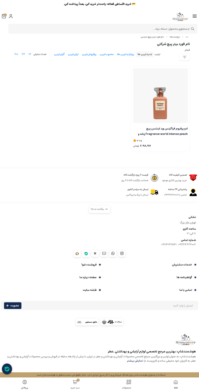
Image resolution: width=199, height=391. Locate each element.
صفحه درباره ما (88, 277)
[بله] (86, 253)
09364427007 (187, 244)
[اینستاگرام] (122, 253)
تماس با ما (185, 290)
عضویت (14, 305)
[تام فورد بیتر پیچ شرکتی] (99, 341)
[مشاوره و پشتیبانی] (7, 369)
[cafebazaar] (112, 322)
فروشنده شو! (89, 265)
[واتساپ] (113, 253)
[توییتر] (95, 253)
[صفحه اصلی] (187, 37)
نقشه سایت (90, 290)
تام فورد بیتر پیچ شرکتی (152, 37)
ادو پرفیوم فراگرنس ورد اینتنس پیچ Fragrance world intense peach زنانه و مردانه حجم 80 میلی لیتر (163, 131)
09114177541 (168, 244)
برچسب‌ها (175, 37)
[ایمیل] (104, 253)
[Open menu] (194, 16)
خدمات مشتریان (182, 265)
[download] (87, 322)
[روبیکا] (77, 253)
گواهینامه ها (184, 277)
